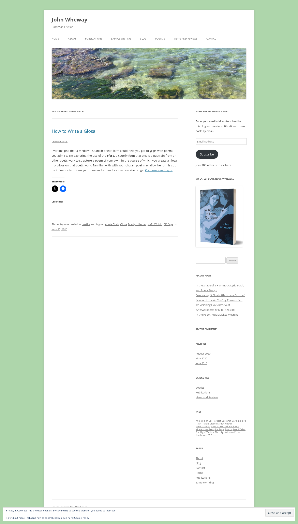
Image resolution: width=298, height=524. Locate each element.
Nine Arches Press (205, 429)
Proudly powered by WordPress (69, 507)
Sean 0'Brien (239, 429)
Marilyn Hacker (137, 224)
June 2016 (201, 363)
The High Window (205, 432)
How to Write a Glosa (73, 131)
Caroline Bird (239, 420)
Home (55, 38)
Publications (93, 38)
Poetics (160, 38)
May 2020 (201, 358)
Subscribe (207, 154)
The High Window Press (227, 432)
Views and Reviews (185, 38)
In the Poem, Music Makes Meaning (217, 314)
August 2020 (203, 353)
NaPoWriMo (155, 224)
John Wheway (69, 19)
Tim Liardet (202, 435)
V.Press (212, 435)
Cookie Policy (81, 518)
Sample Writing (121, 38)
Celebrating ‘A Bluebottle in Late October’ (220, 295)
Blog (143, 38)
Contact (212, 38)
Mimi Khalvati (203, 426)
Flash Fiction (202, 423)
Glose (123, 224)
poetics (85, 224)
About (72, 38)
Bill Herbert (215, 420)
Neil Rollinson (231, 426)
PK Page (168, 224)
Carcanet (226, 420)
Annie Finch (112, 224)
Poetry (228, 429)
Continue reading (159, 170)
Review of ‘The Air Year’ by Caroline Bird (219, 300)
